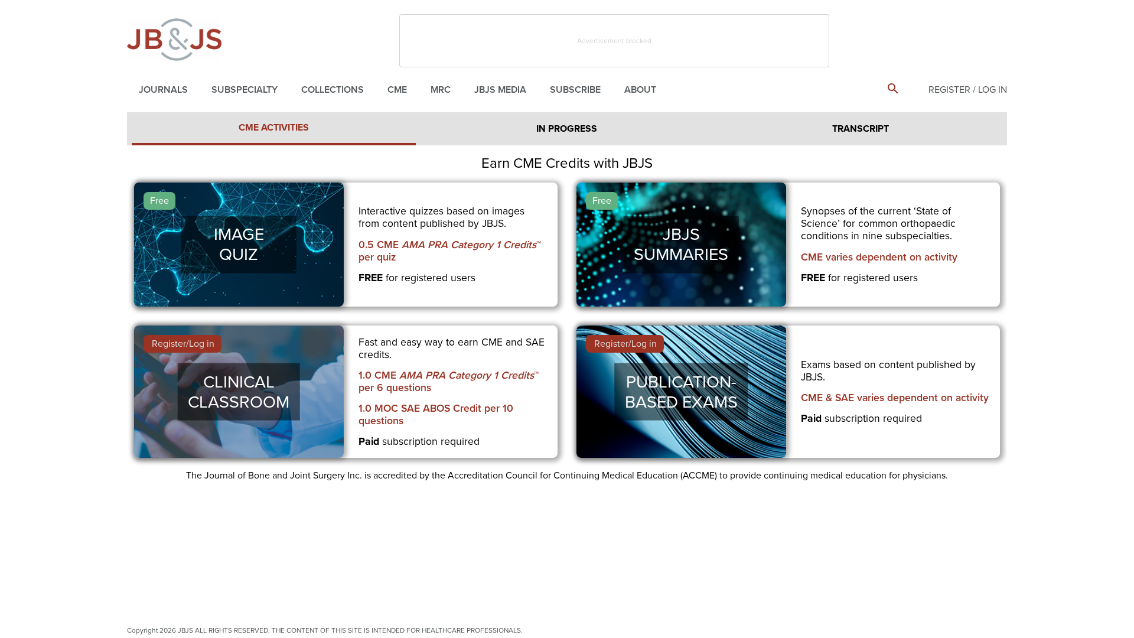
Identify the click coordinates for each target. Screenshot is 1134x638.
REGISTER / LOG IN (967, 90)
